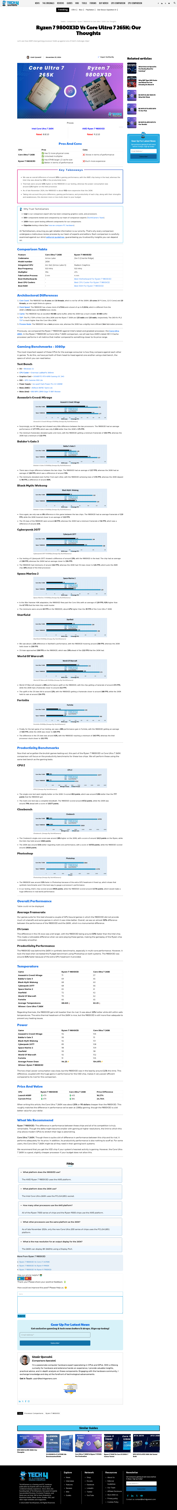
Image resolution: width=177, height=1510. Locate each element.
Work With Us (112, 1495)
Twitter (89, 1492)
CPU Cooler (24, 373)
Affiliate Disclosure (114, 1491)
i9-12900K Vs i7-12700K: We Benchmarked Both (56, 1455)
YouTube (90, 1495)
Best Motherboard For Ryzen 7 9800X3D (92, 279)
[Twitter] (165, 3)
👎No (28, 1278)
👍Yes (21, 1278)
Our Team (111, 1488)
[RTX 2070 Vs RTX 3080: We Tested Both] (146, 1443)
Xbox (81, 10)
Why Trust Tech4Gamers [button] (36, 209)
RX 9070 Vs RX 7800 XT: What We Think (147, 96)
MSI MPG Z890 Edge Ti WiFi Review (45, 391)
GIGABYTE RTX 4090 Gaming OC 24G (48, 376)
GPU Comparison (118, 3)
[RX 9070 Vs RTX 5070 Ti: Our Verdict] (131, 122)
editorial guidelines (55, 237)
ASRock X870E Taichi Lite (42, 388)
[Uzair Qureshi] (28, 57)
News (37, 3)
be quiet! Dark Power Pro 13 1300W (47, 384)
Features (69, 1484)
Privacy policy (112, 1498)
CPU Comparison (135, 3)
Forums (93, 3)
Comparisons (71, 21)
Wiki (77, 3)
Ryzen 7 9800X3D (53, 1413)
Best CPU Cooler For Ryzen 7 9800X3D (92, 282)
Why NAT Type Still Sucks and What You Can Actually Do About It (147, 82)
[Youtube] (169, 3)
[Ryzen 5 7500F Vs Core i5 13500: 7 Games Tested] (117, 1443)
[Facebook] (158, 3)
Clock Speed (24, 307)
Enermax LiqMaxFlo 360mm (42, 373)
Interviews (70, 1481)
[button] (174, 3)
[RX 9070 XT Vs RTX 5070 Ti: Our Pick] (131, 109)
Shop (89, 1477)
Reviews (60, 3)
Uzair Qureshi (35, 57)
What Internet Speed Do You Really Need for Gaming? (147, 68)
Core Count (24, 300)
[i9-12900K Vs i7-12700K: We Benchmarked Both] (59, 1443)
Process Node (25, 324)
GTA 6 (73, 10)
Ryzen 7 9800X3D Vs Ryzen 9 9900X (34, 1266)
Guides (69, 3)
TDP (21, 317)
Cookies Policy (112, 1502)
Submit (21, 1316)
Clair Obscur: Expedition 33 (106, 10)
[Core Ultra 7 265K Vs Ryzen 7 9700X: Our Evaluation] (88, 1443)
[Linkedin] (161, 3)
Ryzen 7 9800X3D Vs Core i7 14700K (34, 1262)
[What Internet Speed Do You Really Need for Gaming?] (131, 68)
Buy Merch (103, 3)
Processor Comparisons (33, 1413)
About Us (111, 1477)
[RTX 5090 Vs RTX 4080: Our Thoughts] (30, 1441)
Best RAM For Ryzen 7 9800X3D (89, 286)
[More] (123, 46)
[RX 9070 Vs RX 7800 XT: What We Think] (131, 95)
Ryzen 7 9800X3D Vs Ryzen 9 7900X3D (35, 1269)
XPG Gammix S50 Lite (34, 380)
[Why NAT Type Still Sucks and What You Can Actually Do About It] (131, 81)
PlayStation (90, 10)
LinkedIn (90, 1488)
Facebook (90, 1484)
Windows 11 (29, 369)
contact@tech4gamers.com (145, 1499)
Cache (21, 314)
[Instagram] (29, 1401)
